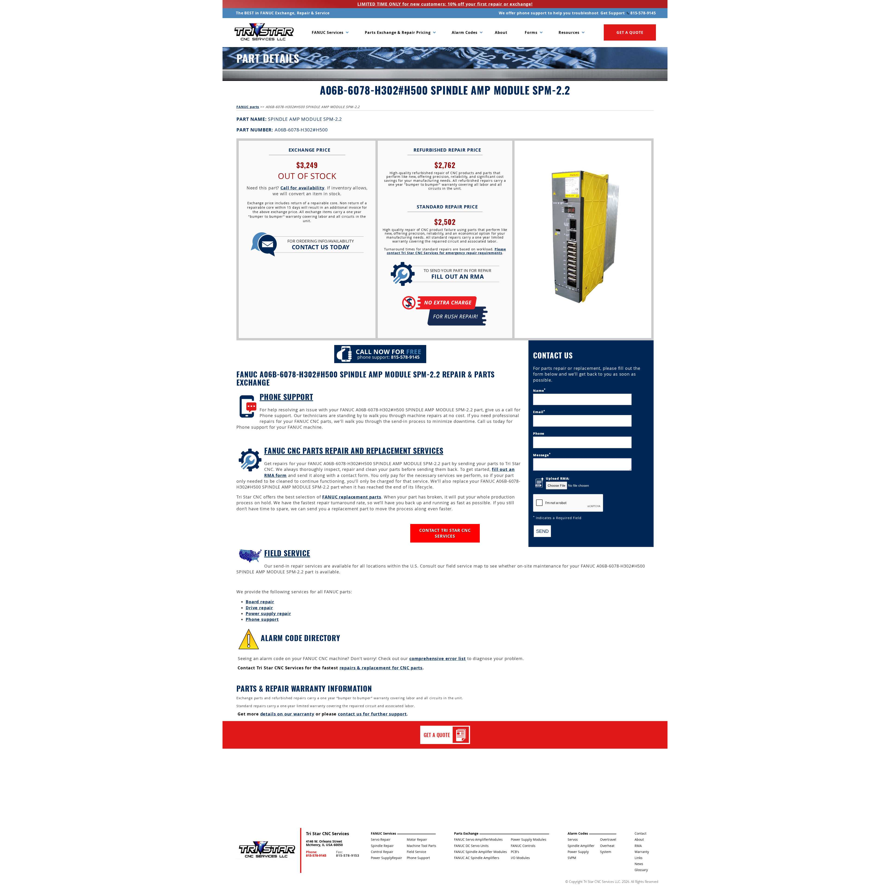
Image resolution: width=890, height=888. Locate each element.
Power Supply (578, 852)
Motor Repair (417, 839)
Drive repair (259, 608)
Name (539, 390)
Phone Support (286, 396)
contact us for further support (372, 714)
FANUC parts (247, 107)
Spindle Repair (382, 845)
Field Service (287, 552)
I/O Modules (520, 858)
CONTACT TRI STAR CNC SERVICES (445, 533)
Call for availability (302, 188)
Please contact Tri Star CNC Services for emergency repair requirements (446, 251)
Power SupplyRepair (386, 858)
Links (638, 858)
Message (542, 454)
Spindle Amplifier (581, 845)
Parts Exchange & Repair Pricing (398, 32)
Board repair (260, 602)
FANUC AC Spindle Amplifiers (476, 858)
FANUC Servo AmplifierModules (478, 839)
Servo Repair (381, 839)
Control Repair (382, 852)
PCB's (515, 852)
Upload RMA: (557, 478)
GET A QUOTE (630, 32)
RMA (638, 845)
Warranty (642, 852)
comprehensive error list (437, 658)
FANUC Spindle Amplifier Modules (480, 852)
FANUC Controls (523, 845)
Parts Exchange (466, 833)
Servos (573, 839)
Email (539, 411)
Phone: (316, 853)
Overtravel (608, 839)
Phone (538, 433)
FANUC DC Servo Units (471, 845)
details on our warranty (287, 714)
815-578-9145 (642, 13)
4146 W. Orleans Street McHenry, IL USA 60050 (324, 843)
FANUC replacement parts (351, 497)
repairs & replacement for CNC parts (381, 668)
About (501, 32)
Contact (640, 833)
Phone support (262, 619)
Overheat (607, 845)
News (639, 864)
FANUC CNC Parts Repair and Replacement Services (353, 450)
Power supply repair (268, 613)
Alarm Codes (464, 32)
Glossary (641, 870)
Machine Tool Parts (421, 845)
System (605, 852)
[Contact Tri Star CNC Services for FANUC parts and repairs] (266, 850)
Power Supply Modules (528, 839)
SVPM (572, 858)
